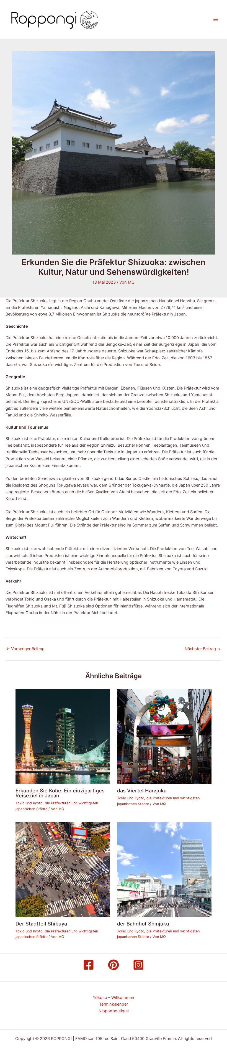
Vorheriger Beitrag (25, 649)
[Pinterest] (113, 964)
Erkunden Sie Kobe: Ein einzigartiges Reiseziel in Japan (60, 792)
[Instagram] (138, 964)
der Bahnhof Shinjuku (143, 923)
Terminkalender (113, 1004)
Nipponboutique (114, 1010)
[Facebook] (88, 964)
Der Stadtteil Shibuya (41, 923)
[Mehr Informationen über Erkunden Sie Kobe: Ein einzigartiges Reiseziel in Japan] (63, 736)
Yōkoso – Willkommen (113, 997)
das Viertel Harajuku (142, 790)
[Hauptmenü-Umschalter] (215, 19)
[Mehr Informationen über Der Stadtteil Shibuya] (63, 869)
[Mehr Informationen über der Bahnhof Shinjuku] (164, 869)
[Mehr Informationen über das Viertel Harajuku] (164, 736)
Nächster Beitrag (203, 649)
